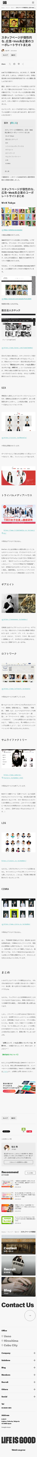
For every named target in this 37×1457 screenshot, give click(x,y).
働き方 (12, 7)
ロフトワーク (10, 153)
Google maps (6, 1427)
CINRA (7, 163)
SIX (6, 143)
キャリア (8, 7)
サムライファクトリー (13, 156)
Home (3, 7)
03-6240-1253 (6, 1408)
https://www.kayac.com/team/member (18, 348)
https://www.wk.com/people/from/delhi (17, 299)
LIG (6, 160)
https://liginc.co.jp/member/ (13, 861)
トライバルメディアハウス (14, 146)
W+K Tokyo (9, 136)
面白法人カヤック (11, 139)
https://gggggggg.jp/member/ (16, 619)
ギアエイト (9, 150)
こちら (5, 1071)
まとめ (7, 171)
